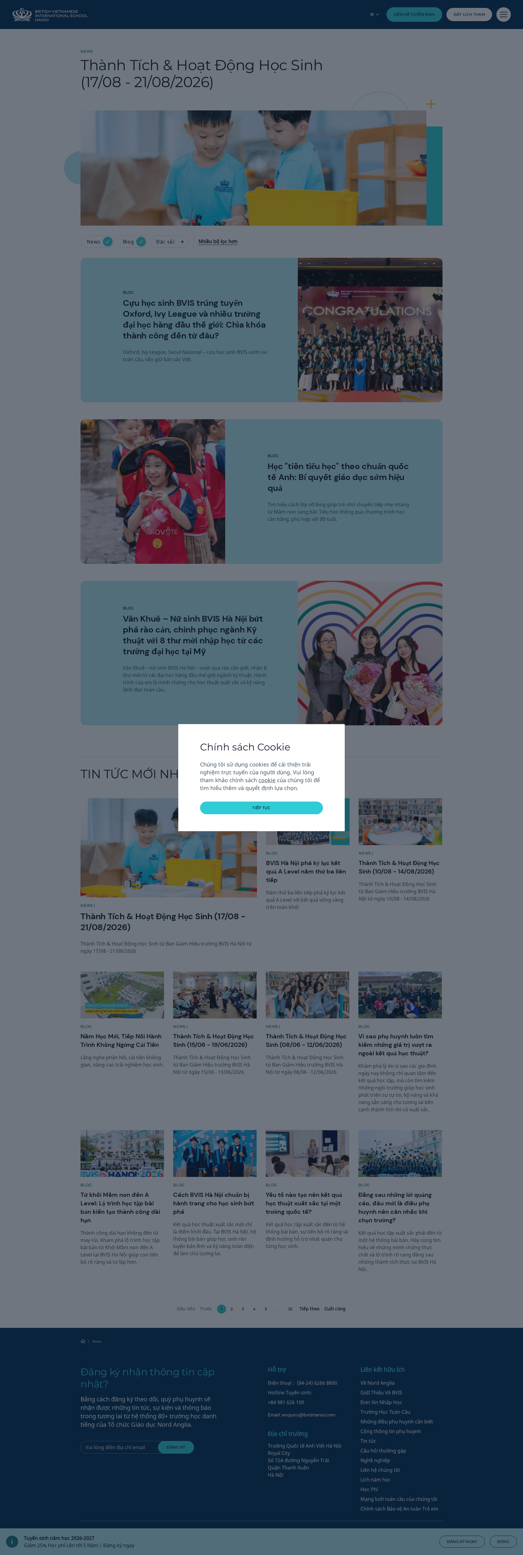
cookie (266, 780)
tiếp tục (261, 807)
